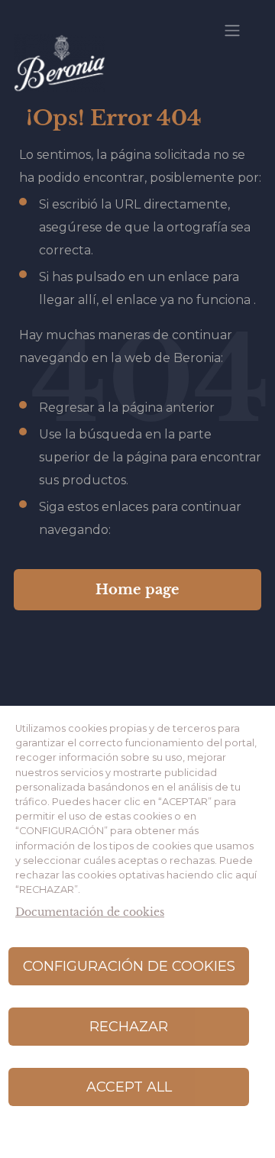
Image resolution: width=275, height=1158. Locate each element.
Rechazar (128, 1026)
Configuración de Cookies (129, 966)
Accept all (129, 1087)
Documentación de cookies (89, 912)
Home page (137, 589)
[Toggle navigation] (232, 30)
